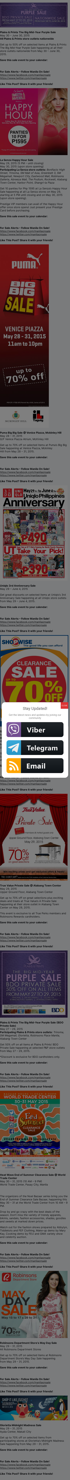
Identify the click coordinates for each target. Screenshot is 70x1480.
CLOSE (64, 705)
